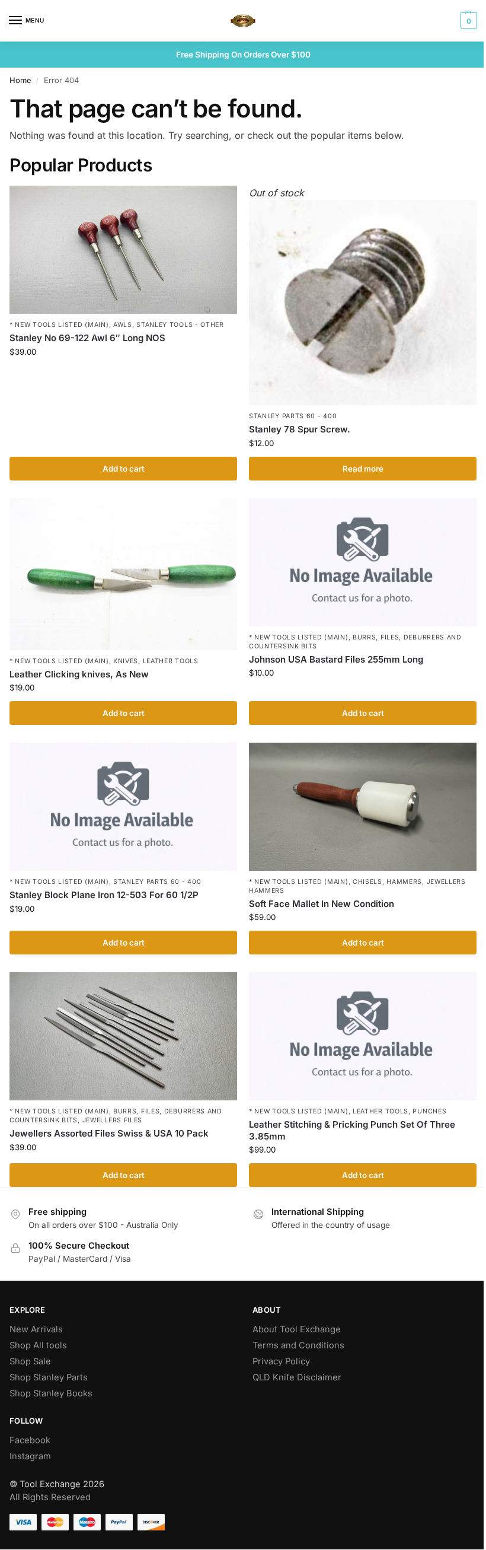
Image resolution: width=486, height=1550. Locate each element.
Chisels (367, 882)
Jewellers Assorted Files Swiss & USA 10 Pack (109, 1133)
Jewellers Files (112, 1120)
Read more (363, 468)
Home (20, 80)
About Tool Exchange (296, 1329)
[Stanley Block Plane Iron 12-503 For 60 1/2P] (123, 807)
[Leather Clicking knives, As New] (123, 574)
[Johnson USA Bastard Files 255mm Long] (363, 562)
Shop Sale (30, 1361)
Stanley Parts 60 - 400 (293, 416)
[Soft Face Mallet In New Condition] (363, 807)
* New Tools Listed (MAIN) (59, 325)
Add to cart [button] (124, 468)
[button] (467, 20)
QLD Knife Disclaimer (296, 1377)
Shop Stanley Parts (48, 1377)
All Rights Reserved (50, 1497)
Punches (429, 1111)
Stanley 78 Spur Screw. (299, 429)
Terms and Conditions (298, 1345)
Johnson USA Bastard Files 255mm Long (336, 659)
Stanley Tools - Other (180, 325)
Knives (125, 661)
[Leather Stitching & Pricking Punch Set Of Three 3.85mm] (363, 1036)
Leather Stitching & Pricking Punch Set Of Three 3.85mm (352, 1130)
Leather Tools (171, 661)
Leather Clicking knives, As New (79, 674)
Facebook (29, 1440)
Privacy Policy (281, 1361)
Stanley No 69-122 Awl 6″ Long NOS (87, 337)
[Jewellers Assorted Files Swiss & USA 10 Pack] (123, 1036)
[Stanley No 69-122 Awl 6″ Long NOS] (123, 250)
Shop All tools (38, 1345)
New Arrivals (36, 1329)
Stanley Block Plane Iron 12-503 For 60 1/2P (104, 894)
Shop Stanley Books (50, 1393)
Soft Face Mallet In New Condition (321, 903)
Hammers (404, 882)
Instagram (30, 1456)
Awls (122, 325)
